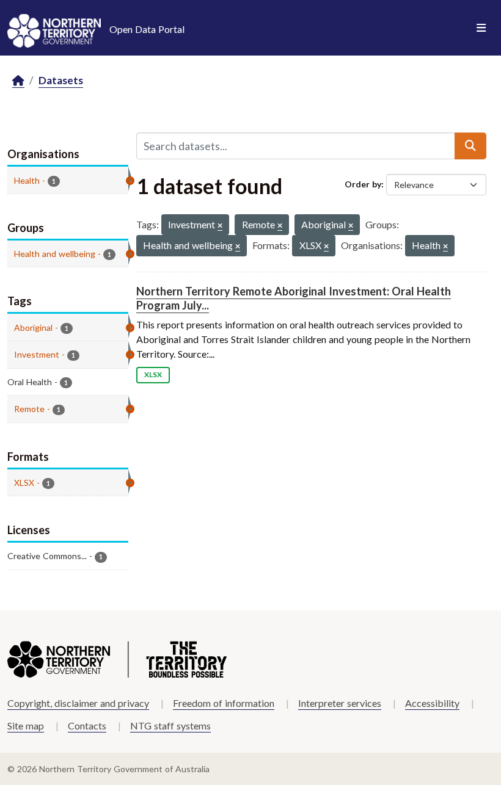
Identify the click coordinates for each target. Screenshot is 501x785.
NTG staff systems (170, 725)
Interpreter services (339, 703)
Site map (25, 725)
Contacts (87, 725)
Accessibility (432, 703)
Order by (363, 184)
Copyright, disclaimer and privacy (78, 703)
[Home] (18, 81)
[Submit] (470, 145)
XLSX (153, 374)
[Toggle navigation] (481, 28)
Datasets (60, 80)
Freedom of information (223, 703)
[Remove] (220, 226)
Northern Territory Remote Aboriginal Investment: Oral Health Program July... (293, 298)
